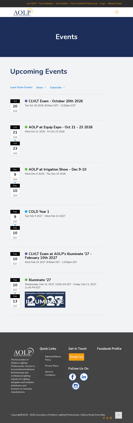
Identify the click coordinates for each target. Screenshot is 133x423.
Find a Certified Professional (83, 3)
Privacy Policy (51, 365)
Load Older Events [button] (21, 87)
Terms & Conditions (50, 373)
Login (102, 3)
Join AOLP (31, 3)
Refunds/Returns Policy (53, 358)
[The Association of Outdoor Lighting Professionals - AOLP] (23, 12)
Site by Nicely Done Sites (93, 414)
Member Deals (115, 3)
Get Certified (62, 3)
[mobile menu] (117, 12)
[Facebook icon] (104, 418)
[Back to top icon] (118, 415)
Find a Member (46, 3)
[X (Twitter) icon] (107, 418)
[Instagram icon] (110, 418)
